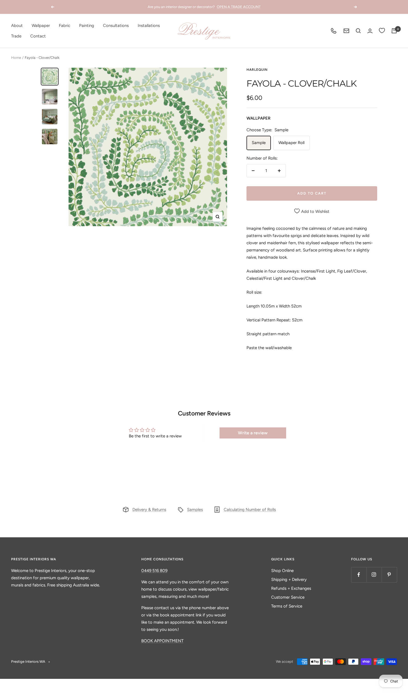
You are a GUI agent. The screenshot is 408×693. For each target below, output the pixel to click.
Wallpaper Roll (291, 142)
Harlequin (257, 70)
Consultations (116, 25)
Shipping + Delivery (289, 579)
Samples (195, 509)
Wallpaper (41, 25)
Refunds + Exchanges (291, 588)
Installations (149, 25)
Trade (16, 36)
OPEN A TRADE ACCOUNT (239, 7)
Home (16, 58)
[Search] (358, 30)
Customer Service (287, 597)
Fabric (64, 25)
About (17, 25)
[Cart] (394, 30)
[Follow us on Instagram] (374, 574)
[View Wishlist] (382, 31)
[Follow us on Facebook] (358, 574)
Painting (86, 25)
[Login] (369, 31)
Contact (38, 36)
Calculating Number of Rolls (250, 509)
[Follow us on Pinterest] (389, 574)
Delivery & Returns (149, 509)
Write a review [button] (253, 432)
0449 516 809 (154, 570)
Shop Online (282, 570)
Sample (259, 142)
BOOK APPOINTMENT (162, 640)
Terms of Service (286, 606)
